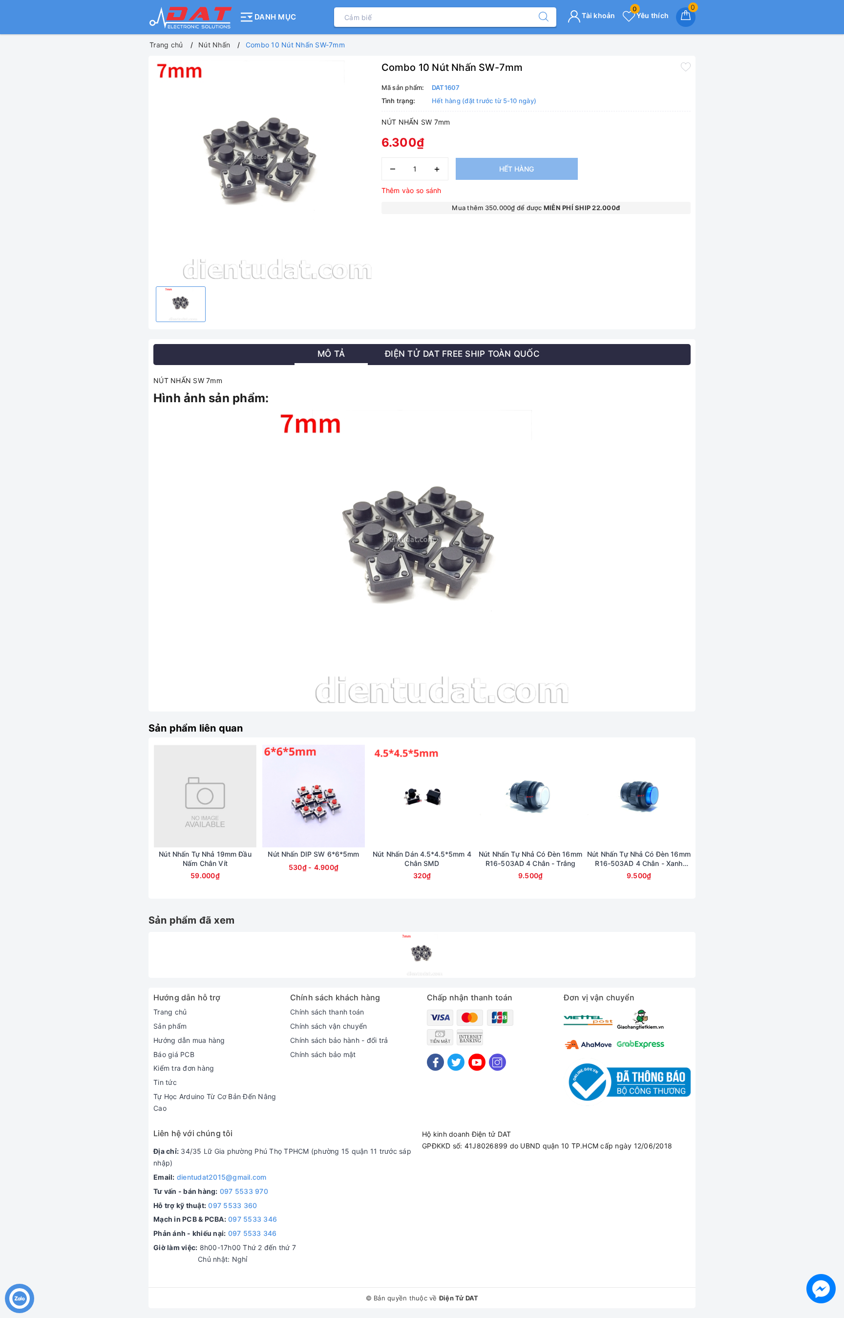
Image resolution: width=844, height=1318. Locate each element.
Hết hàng (516, 169)
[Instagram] (497, 1062)
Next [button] (717, 825)
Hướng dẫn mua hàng (189, 1040)
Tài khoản (597, 15)
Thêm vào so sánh (411, 190)
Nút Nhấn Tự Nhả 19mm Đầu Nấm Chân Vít (205, 858)
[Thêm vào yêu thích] (686, 66)
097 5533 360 (232, 1205)
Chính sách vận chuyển (328, 1026)
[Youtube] (476, 1062)
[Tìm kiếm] (538, 17)
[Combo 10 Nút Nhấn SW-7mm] (422, 954)
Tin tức (165, 1082)
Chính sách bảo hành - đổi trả (339, 1040)
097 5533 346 (252, 1219)
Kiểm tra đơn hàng (183, 1068)
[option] (262, 170)
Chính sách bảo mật (323, 1054)
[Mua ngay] (376, 796)
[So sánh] (251, 796)
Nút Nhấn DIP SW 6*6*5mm (313, 854)
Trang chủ (170, 1012)
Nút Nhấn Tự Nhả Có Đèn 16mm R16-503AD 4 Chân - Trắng (530, 858)
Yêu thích (651, 15)
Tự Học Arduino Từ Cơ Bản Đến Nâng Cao (214, 1102)
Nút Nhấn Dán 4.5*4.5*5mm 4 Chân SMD (422, 858)
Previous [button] (126, 825)
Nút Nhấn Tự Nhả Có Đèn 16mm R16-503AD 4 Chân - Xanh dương (639, 858)
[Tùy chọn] (159, 796)
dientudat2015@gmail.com (222, 1177)
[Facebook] (435, 1062)
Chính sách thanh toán (327, 1012)
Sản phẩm (170, 1026)
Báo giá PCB (173, 1054)
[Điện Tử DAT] (191, 17)
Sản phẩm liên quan (195, 728)
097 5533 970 (244, 1191)
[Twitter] (455, 1062)
